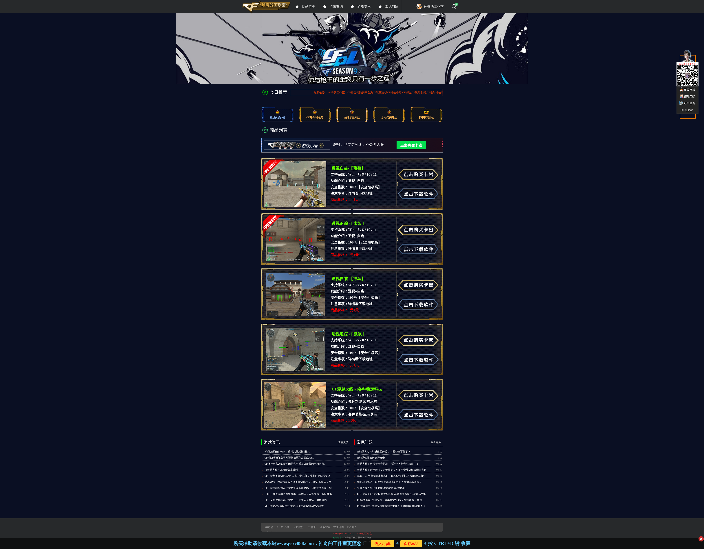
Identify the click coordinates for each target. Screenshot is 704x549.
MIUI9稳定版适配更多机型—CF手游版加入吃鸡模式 (294, 506)
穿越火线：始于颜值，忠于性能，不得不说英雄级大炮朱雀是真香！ (391, 470)
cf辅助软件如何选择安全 (371, 457)
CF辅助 (312, 527)
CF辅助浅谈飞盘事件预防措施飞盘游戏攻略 (289, 457)
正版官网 (325, 527)
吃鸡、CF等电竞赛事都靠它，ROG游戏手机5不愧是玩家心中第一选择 (391, 476)
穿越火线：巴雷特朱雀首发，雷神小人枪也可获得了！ (388, 463)
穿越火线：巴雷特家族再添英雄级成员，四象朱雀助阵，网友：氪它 (298, 482)
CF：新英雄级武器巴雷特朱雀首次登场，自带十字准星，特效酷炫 (298, 488)
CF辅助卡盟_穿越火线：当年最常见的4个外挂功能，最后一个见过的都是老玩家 (390, 500)
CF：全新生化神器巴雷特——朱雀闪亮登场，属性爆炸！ (297, 500)
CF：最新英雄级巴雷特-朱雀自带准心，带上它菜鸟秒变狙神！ (297, 476)
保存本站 (411, 544)
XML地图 (338, 527)
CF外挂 (285, 527)
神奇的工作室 (351, 537)
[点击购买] (405, 144)
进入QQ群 (383, 544)
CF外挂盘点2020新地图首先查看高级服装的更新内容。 (296, 463)
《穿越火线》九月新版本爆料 (281, 469)
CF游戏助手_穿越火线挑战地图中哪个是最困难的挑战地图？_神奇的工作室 (391, 506)
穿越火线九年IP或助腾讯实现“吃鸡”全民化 (381, 488)
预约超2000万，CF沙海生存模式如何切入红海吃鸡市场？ (389, 481)
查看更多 (343, 442)
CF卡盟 (298, 527)
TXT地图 (352, 527)
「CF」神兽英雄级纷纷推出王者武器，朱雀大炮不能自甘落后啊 (298, 494)
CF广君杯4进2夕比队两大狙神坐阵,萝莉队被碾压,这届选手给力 (391, 494)
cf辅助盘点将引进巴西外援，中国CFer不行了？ (383, 451)
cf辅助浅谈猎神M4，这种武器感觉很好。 (288, 451)
